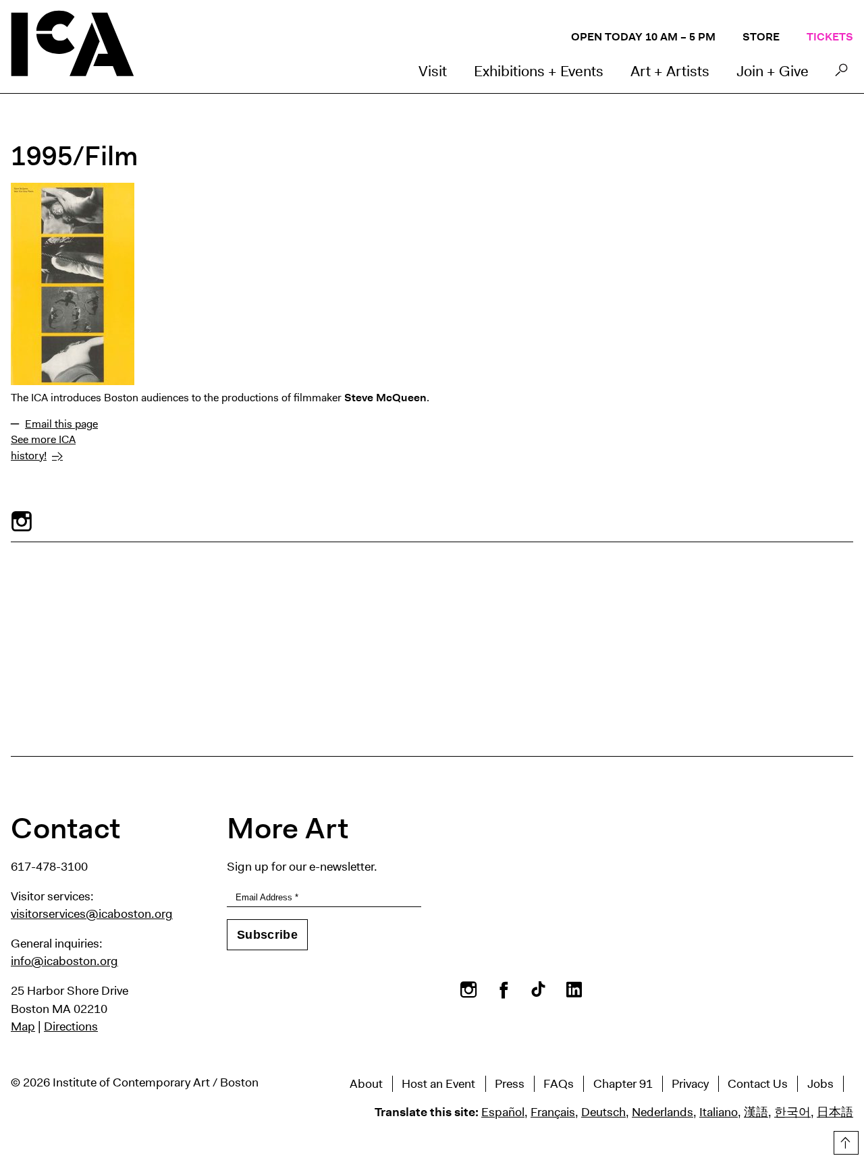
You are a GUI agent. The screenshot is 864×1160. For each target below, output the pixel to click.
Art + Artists (669, 71)
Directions (71, 1026)
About (366, 1084)
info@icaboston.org (64, 961)
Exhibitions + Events (538, 71)
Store (761, 37)
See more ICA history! (43, 447)
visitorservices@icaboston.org (92, 914)
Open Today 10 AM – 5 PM (643, 37)
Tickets (830, 37)
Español (502, 1112)
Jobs (820, 1084)
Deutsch (603, 1112)
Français (553, 1112)
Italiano (718, 1112)
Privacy (690, 1084)
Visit (432, 71)
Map (23, 1026)
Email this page (61, 424)
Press (509, 1084)
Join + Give (772, 71)
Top (844, 1140)
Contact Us (758, 1084)
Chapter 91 (623, 1084)
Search (841, 73)
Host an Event (438, 1084)
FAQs (558, 1084)
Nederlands (662, 1112)
